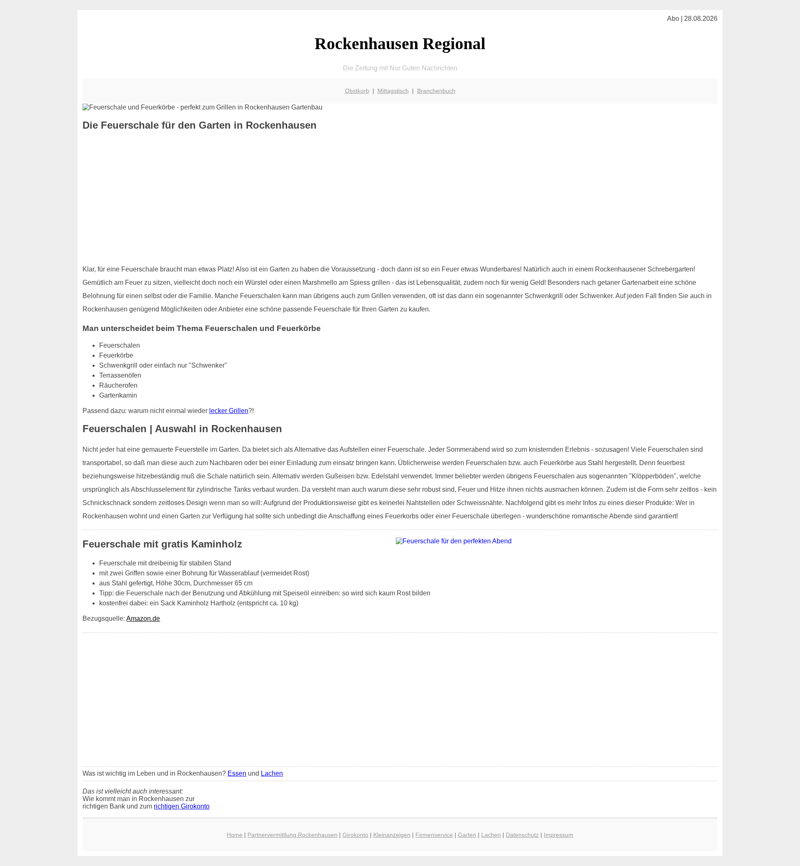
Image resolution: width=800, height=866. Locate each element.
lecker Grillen (228, 410)
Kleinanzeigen (391, 834)
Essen (237, 773)
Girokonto (355, 834)
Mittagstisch (393, 90)
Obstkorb (357, 90)
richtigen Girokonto (182, 806)
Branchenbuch (436, 90)
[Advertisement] (400, 197)
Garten (467, 834)
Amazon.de (143, 618)
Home (234, 834)
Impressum (558, 834)
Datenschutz (522, 834)
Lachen (272, 773)
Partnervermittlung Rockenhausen (293, 834)
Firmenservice (434, 834)
